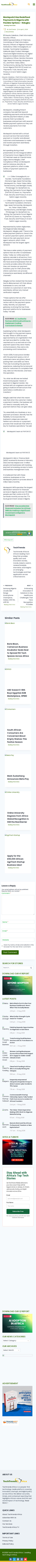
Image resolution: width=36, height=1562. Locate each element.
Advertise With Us (9, 1517)
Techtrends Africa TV (10, 1527)
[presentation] (18, 631)
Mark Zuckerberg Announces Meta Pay (18, 777)
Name (5, 922)
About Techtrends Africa (12, 1514)
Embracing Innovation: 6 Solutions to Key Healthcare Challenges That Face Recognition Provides (26, 595)
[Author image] (4, 29)
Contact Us (6, 1521)
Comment (6, 893)
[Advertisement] (18, 1250)
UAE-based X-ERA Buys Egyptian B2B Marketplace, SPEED (17, 692)
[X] (14, 1559)
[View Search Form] (29, 4)
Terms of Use (7, 1537)
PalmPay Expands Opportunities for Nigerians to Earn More (22, 1028)
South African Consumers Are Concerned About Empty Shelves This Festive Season (17, 735)
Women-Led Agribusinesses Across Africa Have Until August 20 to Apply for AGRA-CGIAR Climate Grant (21, 1054)
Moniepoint (8, 540)
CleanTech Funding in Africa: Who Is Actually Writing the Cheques (20, 1069)
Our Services (7, 1524)
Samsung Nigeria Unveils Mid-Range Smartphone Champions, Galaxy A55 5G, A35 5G (9, 594)
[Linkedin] (21, 1559)
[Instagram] (18, 1559)
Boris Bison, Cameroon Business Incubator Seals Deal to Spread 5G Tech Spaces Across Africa (18, 649)
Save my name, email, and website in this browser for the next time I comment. (19, 946)
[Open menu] (34, 4)
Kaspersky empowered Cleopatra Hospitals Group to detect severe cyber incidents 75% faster (21, 1083)
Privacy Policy (7, 1541)
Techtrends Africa (9, 1487)
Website (5, 940)
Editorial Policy (8, 1544)
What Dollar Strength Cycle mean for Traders (20, 1017)
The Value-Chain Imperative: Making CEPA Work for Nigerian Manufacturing (21, 1112)
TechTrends (12, 29)
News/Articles (10, 32)
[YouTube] (25, 1559)
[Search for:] (18, 967)
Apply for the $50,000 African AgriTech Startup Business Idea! (16, 860)
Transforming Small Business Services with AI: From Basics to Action (21, 1040)
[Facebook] (10, 1559)
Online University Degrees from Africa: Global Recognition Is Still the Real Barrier (18, 817)
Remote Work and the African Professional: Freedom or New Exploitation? (21, 1125)
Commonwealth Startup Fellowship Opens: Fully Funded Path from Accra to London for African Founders (21, 1098)
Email (5, 931)
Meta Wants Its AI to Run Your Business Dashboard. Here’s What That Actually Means (20, 1005)
